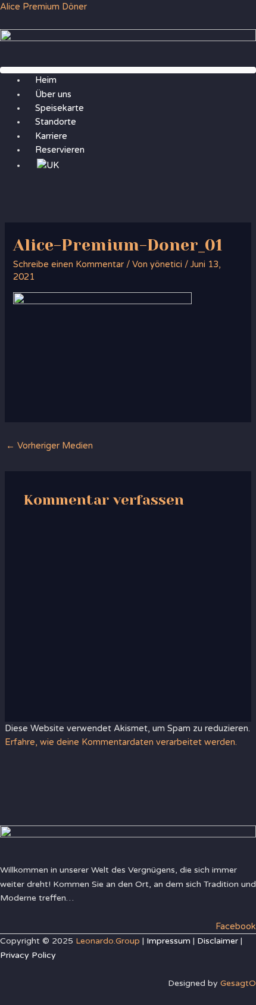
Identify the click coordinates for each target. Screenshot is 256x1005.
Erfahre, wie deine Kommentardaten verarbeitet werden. (121, 742)
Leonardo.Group (108, 941)
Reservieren (60, 150)
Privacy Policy (28, 955)
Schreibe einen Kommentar (68, 264)
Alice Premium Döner (43, 7)
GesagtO (238, 983)
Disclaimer (217, 941)
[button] (128, 70)
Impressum (168, 941)
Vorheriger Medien (49, 446)
